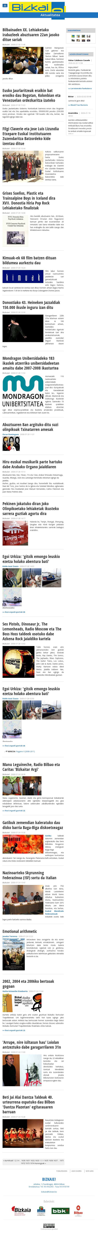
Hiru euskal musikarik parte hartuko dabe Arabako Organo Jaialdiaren (32, 464)
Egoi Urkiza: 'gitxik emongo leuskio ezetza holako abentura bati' (31, 559)
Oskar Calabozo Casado (79, 60)
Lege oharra (76, 1171)
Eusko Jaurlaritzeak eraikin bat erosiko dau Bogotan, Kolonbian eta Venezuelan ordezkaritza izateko (31, 95)
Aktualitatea (50, 15)
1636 (51, 1160)
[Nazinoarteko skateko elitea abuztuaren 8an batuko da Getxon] (83, 40)
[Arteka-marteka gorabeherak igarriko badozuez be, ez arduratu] (73, 36)
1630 (23, 1160)
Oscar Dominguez (11, 434)
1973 (28, 1163)
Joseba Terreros (10, 936)
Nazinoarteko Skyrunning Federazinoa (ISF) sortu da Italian (29, 875)
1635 (46, 1160)
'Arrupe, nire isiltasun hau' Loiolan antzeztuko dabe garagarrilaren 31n (32, 1044)
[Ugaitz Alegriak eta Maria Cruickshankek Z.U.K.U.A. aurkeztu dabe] (78, 36)
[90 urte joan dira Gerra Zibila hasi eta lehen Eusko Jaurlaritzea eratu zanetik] (73, 40)
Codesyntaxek (46, 1229)
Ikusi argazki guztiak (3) (15, 1030)
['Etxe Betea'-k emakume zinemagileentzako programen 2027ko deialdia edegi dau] (88, 36)
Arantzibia (73, 113)
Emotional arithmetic (20, 931)
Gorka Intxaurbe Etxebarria (15, 991)
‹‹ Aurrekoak (8, 1160)
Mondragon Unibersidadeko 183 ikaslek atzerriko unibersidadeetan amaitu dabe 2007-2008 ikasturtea (31, 363)
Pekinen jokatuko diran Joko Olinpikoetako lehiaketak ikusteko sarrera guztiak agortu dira (31, 508)
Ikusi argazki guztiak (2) (15, 811)
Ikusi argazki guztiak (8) (15, 612)
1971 (62, 1160)
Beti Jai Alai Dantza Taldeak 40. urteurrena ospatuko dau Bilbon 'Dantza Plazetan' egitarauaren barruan (29, 1104)
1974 (32, 1163)
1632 (32, 1160)
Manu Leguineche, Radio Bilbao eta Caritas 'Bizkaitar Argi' (31, 767)
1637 (55, 1160)
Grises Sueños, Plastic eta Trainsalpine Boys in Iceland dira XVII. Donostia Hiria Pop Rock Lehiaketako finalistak (29, 200)
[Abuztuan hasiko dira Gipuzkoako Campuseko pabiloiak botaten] (83, 36)
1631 (28, 1160)
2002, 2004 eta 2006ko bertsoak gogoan (28, 983)
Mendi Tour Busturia (79, 105)
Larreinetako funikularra (81, 88)
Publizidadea (62, 1171)
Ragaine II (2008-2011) (25, 751)
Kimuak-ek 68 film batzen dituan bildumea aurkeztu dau (29, 260)
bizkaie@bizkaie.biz (49, 1192)
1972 (23, 1163)
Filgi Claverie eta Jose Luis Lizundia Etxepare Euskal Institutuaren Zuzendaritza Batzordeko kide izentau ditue (31, 136)
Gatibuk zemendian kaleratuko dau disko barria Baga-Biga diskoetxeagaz (33, 825)
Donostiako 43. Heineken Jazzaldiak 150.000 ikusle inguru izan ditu (31, 305)
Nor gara (90, 1171)
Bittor (71, 96)
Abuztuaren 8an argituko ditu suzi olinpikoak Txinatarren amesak (30, 427)
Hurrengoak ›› (40, 1163)
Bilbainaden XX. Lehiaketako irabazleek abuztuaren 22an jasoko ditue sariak (31, 34)
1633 (37, 1160)
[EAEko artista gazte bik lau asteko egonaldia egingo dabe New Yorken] (78, 40)
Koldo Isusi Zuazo (11, 566)
